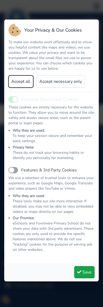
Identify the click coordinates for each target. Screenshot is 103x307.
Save (86, 272)
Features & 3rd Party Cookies (49, 170)
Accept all (20, 81)
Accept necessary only (60, 81)
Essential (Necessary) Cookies (49, 99)
